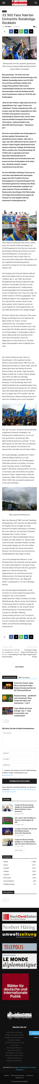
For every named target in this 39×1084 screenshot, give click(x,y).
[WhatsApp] (21, 31)
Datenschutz (7, 775)
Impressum (29, 1075)
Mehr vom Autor (24, 677)
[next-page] (7, 721)
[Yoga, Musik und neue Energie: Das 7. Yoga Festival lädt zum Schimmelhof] (7, 711)
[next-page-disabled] (7, 900)
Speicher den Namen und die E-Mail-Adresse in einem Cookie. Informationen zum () (19, 772)
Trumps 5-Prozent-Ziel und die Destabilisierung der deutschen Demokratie (26, 831)
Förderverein (19, 1078)
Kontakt (6, 1075)
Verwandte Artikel (9, 677)
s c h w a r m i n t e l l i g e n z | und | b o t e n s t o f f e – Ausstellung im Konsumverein (10, 653)
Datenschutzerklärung (17, 1075)
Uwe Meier (8, 26)
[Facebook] (11, 31)
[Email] (31, 31)
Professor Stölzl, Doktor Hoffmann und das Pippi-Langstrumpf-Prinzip (28, 653)
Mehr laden (18, 850)
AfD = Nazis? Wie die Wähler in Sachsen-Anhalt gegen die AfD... (25, 820)
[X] (16, 31)
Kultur (9, 8)
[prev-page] (3, 721)
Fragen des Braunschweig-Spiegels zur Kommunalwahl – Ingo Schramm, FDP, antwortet (25, 842)
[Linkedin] (26, 31)
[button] (3, 3)
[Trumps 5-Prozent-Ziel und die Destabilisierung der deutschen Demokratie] (7, 831)
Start (3, 8)
